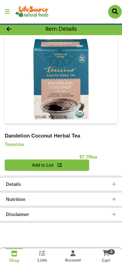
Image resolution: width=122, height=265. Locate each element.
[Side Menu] (7, 12)
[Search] (115, 11)
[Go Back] (19, 29)
